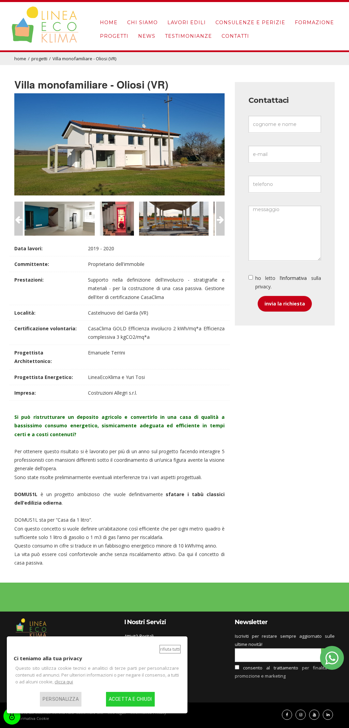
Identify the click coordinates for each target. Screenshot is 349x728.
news (146, 36)
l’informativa (293, 278)
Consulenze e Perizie (250, 22)
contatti (235, 36)
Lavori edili (186, 22)
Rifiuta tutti (170, 649)
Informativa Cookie (31, 718)
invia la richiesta (284, 303)
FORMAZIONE (314, 22)
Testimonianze (188, 36)
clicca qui (64, 682)
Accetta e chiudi (130, 699)
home (109, 22)
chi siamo (142, 22)
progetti (114, 36)
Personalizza (61, 699)
